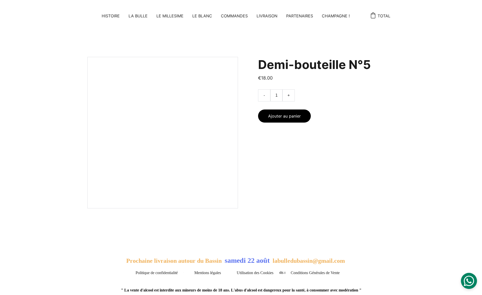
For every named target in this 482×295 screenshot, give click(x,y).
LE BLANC (202, 15)
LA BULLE (138, 15)
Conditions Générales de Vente (315, 273)
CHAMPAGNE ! (336, 15)
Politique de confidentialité (157, 273)
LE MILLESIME (170, 15)
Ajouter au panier (284, 116)
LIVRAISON (267, 15)
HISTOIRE (111, 15)
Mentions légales (207, 273)
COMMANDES (234, 15)
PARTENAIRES (299, 15)
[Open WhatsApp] (469, 281)
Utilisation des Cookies (255, 273)
